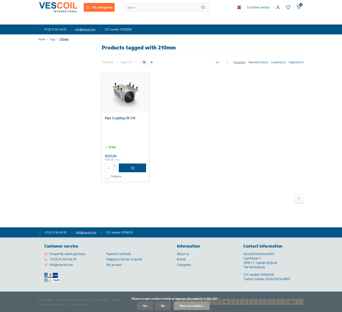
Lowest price (278, 62)
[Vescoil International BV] (58, 7)
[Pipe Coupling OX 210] (125, 93)
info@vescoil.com (85, 29)
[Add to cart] (132, 168)
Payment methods (118, 254)
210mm (64, 39)
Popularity (240, 62)
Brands (181, 259)
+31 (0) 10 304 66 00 (63, 259)
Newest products (258, 62)
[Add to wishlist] (143, 79)
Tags (52, 39)
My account (114, 265)
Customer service (258, 7)
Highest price (296, 62)
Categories (184, 265)
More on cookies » (192, 305)
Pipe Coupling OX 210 (120, 118)
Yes (145, 305)
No (163, 305)
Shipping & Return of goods (124, 259)
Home (41, 39)
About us (43, 19)
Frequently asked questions (67, 254)
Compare (116, 176)
